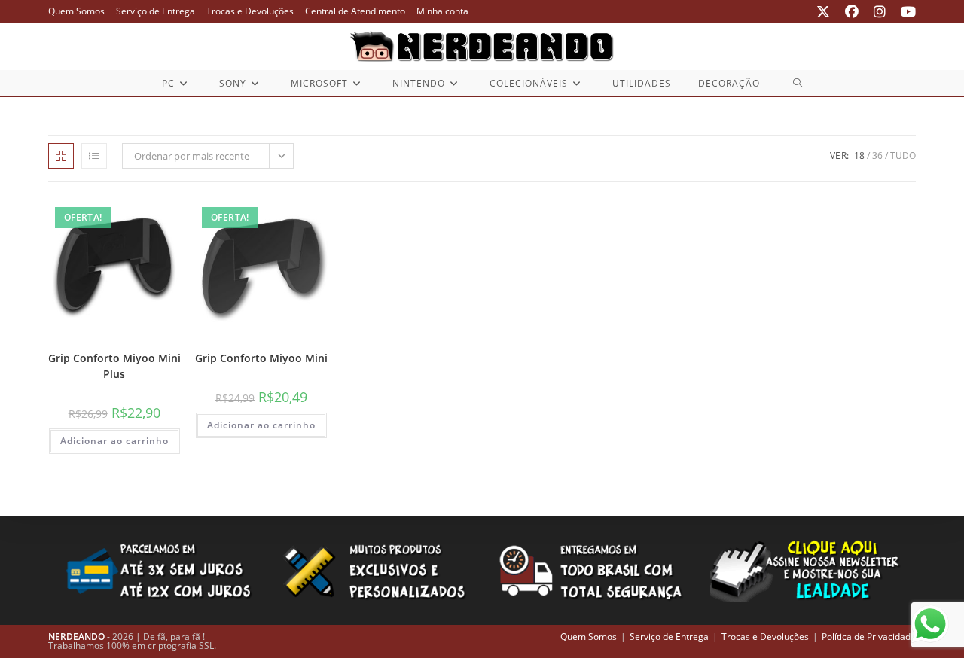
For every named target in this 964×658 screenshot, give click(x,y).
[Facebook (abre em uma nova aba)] (851, 11)
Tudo (903, 155)
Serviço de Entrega (155, 11)
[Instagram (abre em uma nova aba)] (879, 11)
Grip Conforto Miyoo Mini (261, 358)
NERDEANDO (76, 636)
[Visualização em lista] (94, 156)
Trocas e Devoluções (250, 11)
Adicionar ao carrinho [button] (114, 440)
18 (859, 155)
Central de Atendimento (355, 11)
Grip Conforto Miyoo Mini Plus (114, 366)
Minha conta (442, 11)
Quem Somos (76, 11)
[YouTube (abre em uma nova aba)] (904, 11)
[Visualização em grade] (61, 156)
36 (877, 155)
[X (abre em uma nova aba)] (823, 11)
